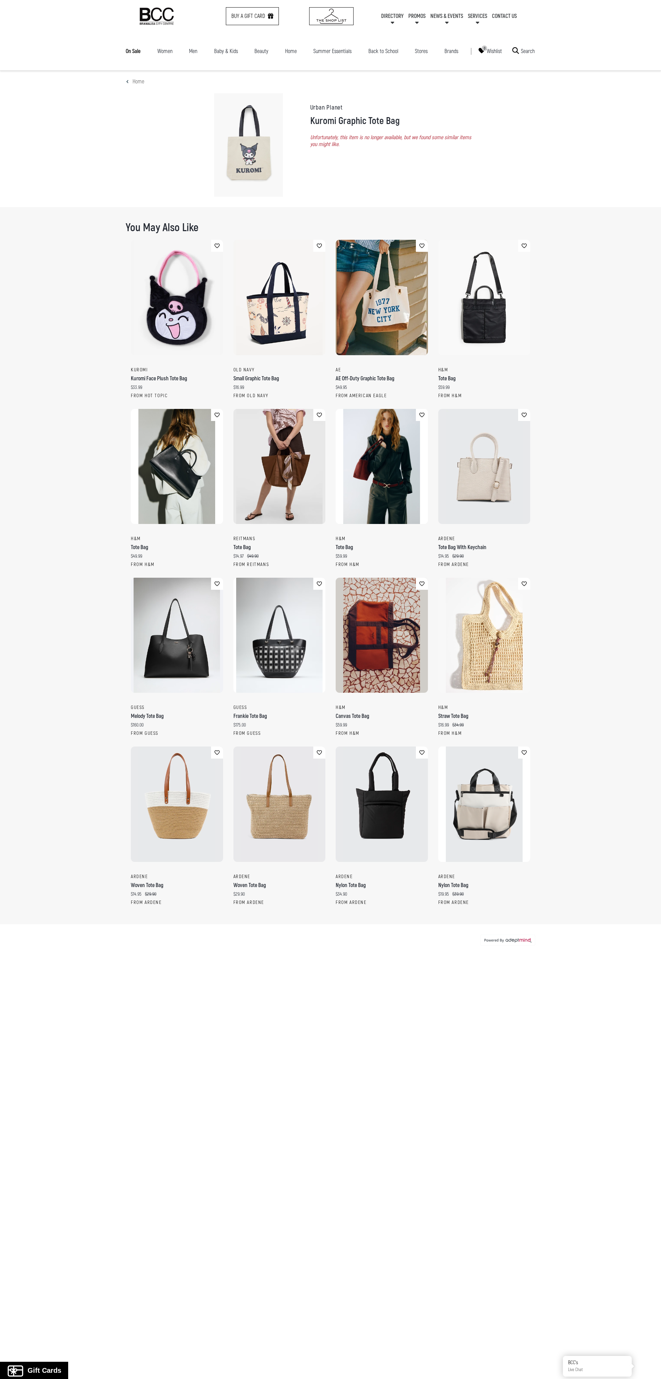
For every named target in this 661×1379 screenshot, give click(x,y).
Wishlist (494, 51)
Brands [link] (451, 51)
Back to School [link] (383, 51)
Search (528, 51)
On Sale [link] (133, 51)
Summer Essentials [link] (332, 51)
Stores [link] (421, 51)
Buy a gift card (248, 16)
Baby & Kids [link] (226, 51)
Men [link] (193, 51)
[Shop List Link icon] (331, 16)
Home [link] (291, 51)
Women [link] (164, 51)
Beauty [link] (261, 51)
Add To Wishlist (217, 246)
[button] (648, 1366)
